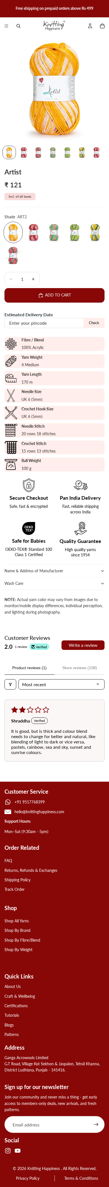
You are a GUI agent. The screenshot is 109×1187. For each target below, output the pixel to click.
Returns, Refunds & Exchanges (30, 870)
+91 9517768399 (30, 802)
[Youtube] (17, 1150)
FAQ (8, 860)
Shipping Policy (17, 879)
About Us (12, 986)
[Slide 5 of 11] (67, 152)
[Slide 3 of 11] (38, 152)
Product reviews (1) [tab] (29, 668)
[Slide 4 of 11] (53, 152)
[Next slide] (103, 8)
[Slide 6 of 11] (82, 152)
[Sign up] (96, 1124)
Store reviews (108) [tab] (79, 668)
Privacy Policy (27, 1178)
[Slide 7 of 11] (96, 152)
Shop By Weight (18, 949)
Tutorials (11, 1015)
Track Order (14, 889)
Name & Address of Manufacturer (34, 570)
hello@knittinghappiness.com (39, 811)
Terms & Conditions (81, 1178)
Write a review (83, 645)
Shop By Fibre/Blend (22, 940)
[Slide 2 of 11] (24, 152)
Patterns (11, 1034)
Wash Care (13, 583)
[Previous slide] (6, 8)
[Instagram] (7, 1150)
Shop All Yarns (16, 920)
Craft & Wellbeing (19, 996)
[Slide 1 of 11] (9, 152)
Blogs (9, 1025)
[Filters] (10, 684)
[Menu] (6, 26)
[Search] (18, 26)
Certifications (16, 1005)
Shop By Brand (17, 930)
